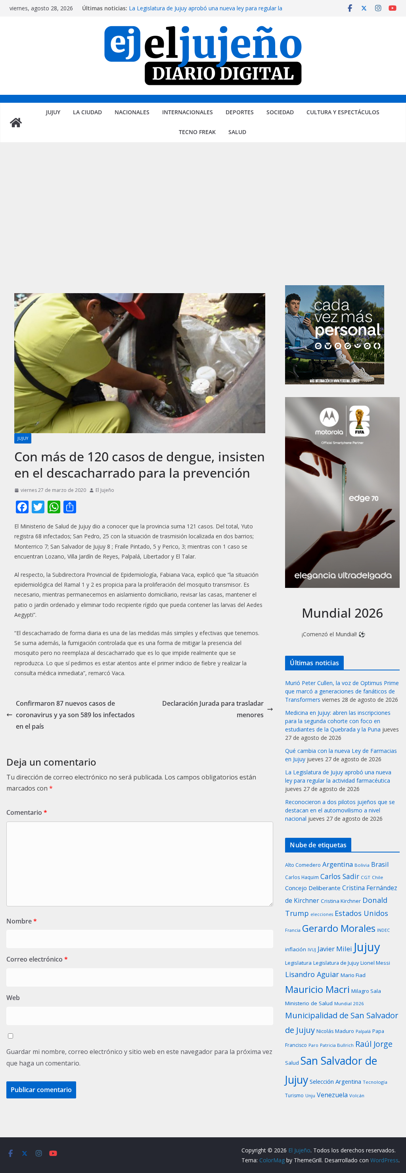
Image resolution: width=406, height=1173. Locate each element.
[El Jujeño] (15, 122)
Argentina (337, 864)
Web (13, 997)
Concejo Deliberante (313, 888)
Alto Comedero (303, 865)
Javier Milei (335, 948)
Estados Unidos (361, 913)
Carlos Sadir (339, 876)
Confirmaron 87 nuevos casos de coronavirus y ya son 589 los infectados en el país (75, 715)
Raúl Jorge (374, 1044)
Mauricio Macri (317, 989)
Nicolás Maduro (335, 1031)
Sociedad (280, 112)
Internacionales (187, 112)
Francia (293, 930)
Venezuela (332, 1094)
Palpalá (363, 1031)
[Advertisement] (203, 225)
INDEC (383, 930)
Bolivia (362, 865)
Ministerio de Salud (309, 1003)
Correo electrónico (37, 959)
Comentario (26, 812)
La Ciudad (87, 112)
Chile (377, 877)
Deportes (240, 112)
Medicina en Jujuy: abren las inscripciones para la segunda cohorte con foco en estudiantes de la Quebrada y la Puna (338, 721)
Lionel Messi (375, 962)
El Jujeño (105, 490)
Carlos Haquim (302, 877)
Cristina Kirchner (341, 900)
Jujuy (53, 112)
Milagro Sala (366, 990)
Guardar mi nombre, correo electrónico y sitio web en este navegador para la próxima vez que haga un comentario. (139, 1057)
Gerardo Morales (338, 928)
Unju (310, 1095)
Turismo (294, 1095)
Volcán (356, 1095)
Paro (313, 1045)
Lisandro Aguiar (312, 974)
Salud (237, 132)
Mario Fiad (353, 975)
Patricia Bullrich (337, 1045)
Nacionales (132, 112)
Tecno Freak (197, 132)
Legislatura (298, 962)
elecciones (321, 914)
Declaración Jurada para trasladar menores (213, 709)
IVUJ (312, 949)
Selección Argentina (335, 1081)
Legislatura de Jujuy (336, 962)
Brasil (380, 864)
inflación (295, 949)
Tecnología (375, 1082)
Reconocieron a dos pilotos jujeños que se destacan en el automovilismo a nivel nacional (340, 810)
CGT (365, 877)
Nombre (21, 921)
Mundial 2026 (349, 1003)
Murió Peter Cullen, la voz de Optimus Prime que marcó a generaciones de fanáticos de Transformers (342, 691)
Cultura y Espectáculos (342, 112)
